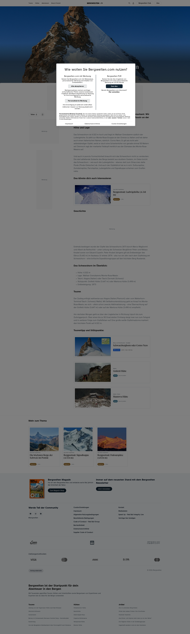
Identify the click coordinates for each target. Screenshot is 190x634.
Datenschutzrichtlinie (92, 124)
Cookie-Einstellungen (119, 124)
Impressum (69, 124)
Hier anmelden (114, 92)
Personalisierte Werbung (77, 101)
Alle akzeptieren (77, 86)
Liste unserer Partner (115, 118)
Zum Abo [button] (114, 86)
